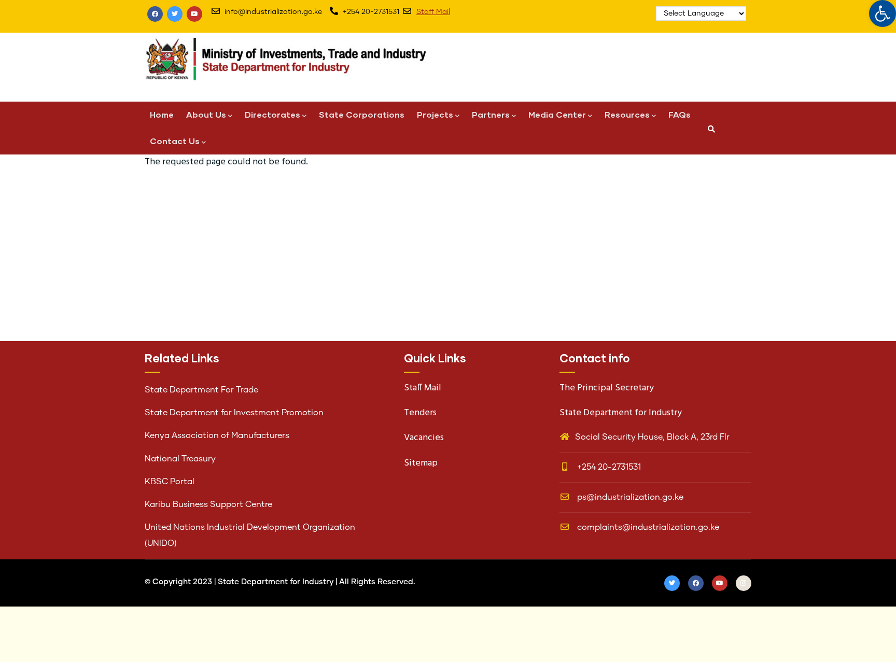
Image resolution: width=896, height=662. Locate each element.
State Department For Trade (201, 390)
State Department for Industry (275, 582)
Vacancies (424, 437)
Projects (435, 114)
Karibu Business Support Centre (208, 504)
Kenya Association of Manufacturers (217, 435)
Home (162, 114)
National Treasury (180, 459)
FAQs (679, 114)
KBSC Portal (169, 481)
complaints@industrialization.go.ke (647, 527)
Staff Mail (433, 12)
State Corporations (361, 114)
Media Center (557, 114)
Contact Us (175, 141)
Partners (491, 114)
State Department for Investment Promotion (234, 413)
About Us (206, 114)
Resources (627, 114)
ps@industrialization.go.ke (629, 497)
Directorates (272, 114)
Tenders (420, 412)
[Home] (292, 64)
